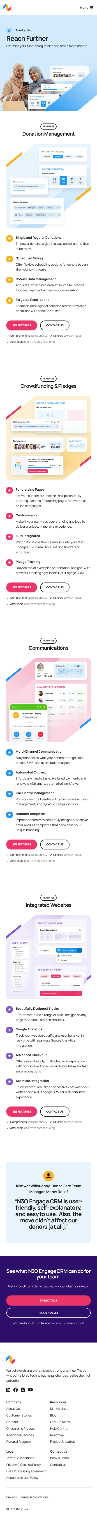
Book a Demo (59, 1458)
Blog (53, 1415)
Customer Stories (19, 1415)
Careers (12, 1422)
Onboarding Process (20, 1428)
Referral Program (18, 1441)
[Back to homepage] (7, 7)
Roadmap (57, 1435)
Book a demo (48, 1313)
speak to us (48, 1300)
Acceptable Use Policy (22, 1477)
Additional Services (20, 1435)
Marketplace (59, 1408)
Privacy (11, 1497)
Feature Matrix (60, 1422)
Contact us (55, 325)
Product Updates (62, 1441)
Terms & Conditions (20, 1458)
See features (21, 325)
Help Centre (58, 1428)
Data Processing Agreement (26, 1471)
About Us (13, 1408)
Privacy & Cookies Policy (23, 1464)
